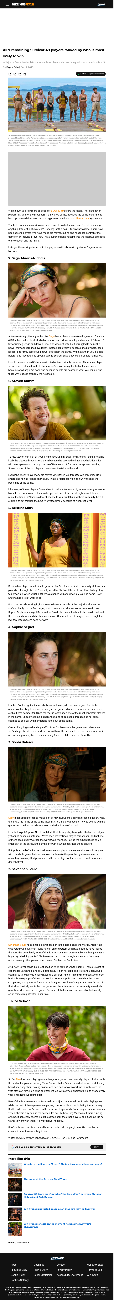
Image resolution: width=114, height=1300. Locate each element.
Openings (39, 1264)
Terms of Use (94, 1269)
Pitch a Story (41, 1269)
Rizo (18, 1079)
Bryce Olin (12, 67)
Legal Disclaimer (43, 1274)
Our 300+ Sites (95, 1264)
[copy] (25, 74)
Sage (52, 336)
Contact (61, 1264)
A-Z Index (92, 1274)
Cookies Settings (20, 1280)
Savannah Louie (17, 944)
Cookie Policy (18, 1274)
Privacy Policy (64, 1269)
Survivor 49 (23, 1242)
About (14, 1264)
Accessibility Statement (70, 1274)
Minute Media (18, 1287)
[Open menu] (7, 4)
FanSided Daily (19, 1269)
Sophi (11, 817)
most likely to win (79, 218)
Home (11, 1242)
